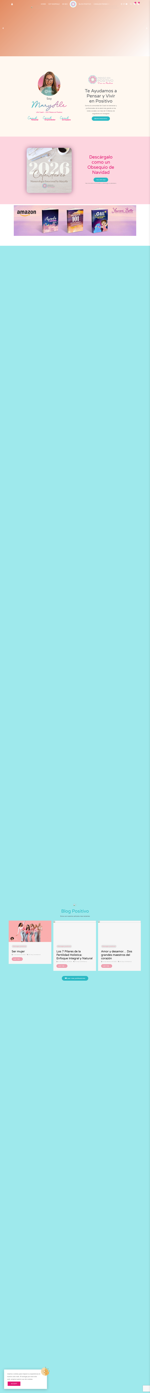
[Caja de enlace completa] (30, 942)
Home (43, 4)
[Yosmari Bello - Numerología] (75, 220)
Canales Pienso (101, 4)
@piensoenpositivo (100, 118)
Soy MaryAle (54, 4)
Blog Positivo (85, 4)
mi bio (65, 4)
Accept (14, 1384)
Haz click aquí (101, 180)
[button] (75, 28)
